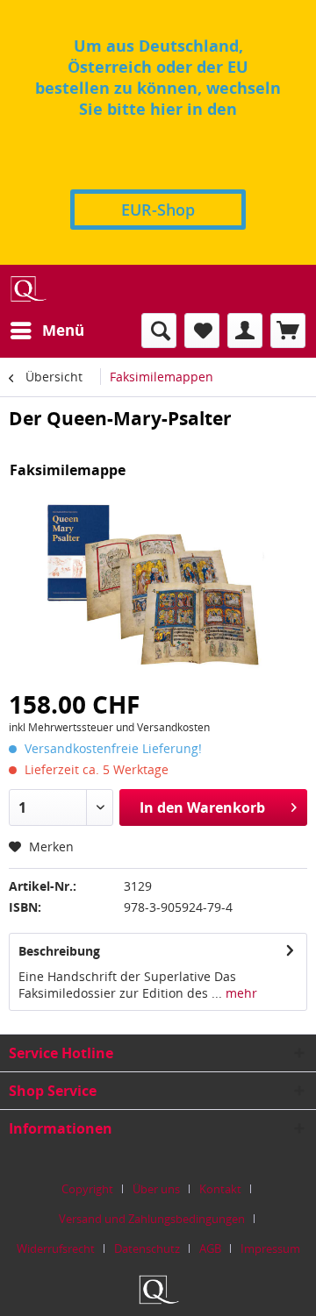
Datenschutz (147, 1248)
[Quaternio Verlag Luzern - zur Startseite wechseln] (28, 289)
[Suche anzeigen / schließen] (158, 330)
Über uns (156, 1189)
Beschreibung (59, 951)
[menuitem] (46, 330)
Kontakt (220, 1189)
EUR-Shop (158, 209)
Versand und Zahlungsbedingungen (152, 1219)
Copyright (87, 1189)
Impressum (270, 1248)
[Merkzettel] (201, 330)
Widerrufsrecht (56, 1248)
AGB (210, 1248)
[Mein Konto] (244, 330)
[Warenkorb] (287, 330)
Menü (63, 330)
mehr (239, 993)
